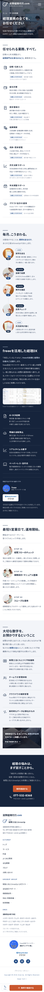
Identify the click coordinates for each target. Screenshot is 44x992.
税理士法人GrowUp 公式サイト (15, 884)
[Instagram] (22, 961)
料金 (4, 854)
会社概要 (6, 863)
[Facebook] (28, 961)
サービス (6, 849)
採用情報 (7, 902)
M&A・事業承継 (9, 898)
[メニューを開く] (39, 4)
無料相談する (22, 789)
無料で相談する (27, 988)
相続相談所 (8, 893)
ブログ (5, 868)
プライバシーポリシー (22, 971)
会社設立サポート (10, 889)
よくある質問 (7, 858)
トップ (5, 844)
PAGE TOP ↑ (22, 979)
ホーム (5, 13)
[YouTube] (16, 961)
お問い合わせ (8, 872)
